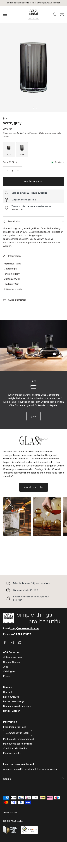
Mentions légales (12, 753)
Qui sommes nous (12, 657)
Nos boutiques (11, 696)
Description (13, 221)
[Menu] (5, 14)
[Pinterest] (19, 642)
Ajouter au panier (33, 181)
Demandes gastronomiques (18, 706)
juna (5, 118)
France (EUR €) (10, 812)
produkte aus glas (33, 487)
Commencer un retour (17, 733)
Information (14, 256)
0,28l (22, 155)
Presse (6, 676)
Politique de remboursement (18, 739)
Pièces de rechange (13, 701)
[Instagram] (12, 642)
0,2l (9, 155)
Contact (7, 692)
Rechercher (17, 209)
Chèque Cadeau (11, 662)
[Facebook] (4, 642)
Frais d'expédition (25, 133)
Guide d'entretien (16, 299)
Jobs (5, 666)
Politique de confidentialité (17, 743)
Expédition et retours (14, 727)
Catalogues (9, 671)
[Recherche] (55, 14)
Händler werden (11, 710)
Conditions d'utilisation (15, 748)
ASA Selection (17, 821)
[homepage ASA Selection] (33, 14)
